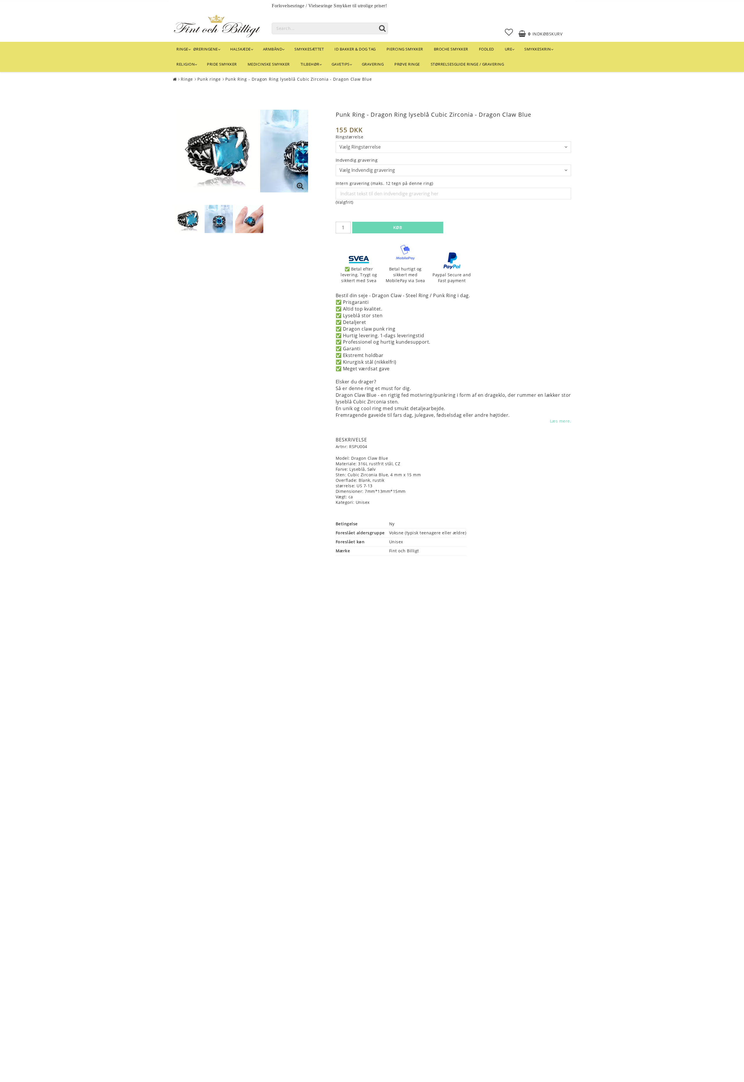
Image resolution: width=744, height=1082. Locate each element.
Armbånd (272, 49)
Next (299, 149)
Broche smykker (451, 49)
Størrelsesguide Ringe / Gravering (467, 64)
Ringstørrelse (350, 137)
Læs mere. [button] (560, 421)
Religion (185, 64)
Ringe (182, 49)
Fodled (486, 49)
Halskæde (240, 49)
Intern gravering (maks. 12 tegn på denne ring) (384, 183)
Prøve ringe (407, 64)
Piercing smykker (405, 49)
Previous (186, 149)
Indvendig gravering (357, 160)
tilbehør (310, 64)
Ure (508, 49)
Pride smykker (222, 64)
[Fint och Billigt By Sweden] (216, 25)
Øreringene (205, 49)
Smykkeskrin (537, 49)
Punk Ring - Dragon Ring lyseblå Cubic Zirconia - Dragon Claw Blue (298, 79)
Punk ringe (209, 79)
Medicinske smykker (269, 64)
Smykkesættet (309, 49)
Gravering (373, 64)
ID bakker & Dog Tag (355, 49)
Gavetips (341, 64)
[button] (509, 32)
